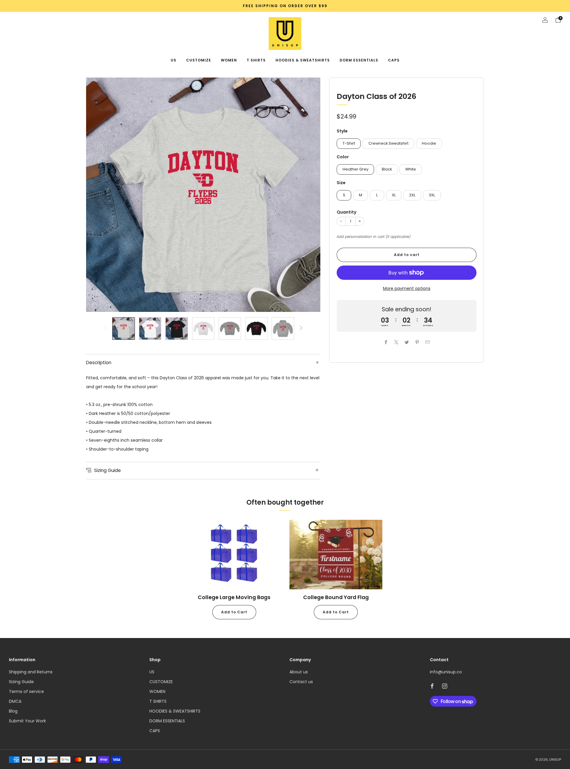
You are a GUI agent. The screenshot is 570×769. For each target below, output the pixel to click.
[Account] (545, 20)
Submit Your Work (27, 721)
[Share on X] (396, 342)
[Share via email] (427, 342)
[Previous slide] (97, 195)
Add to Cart (234, 612)
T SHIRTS (256, 60)
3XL (432, 195)
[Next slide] (309, 195)
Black (387, 169)
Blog (13, 711)
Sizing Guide (21, 682)
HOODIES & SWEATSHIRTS (303, 60)
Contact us (301, 682)
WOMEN (229, 60)
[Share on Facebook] (386, 342)
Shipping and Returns (31, 672)
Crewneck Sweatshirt (388, 143)
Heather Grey (355, 169)
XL (394, 195)
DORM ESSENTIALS (359, 60)
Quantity (346, 212)
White (410, 169)
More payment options (406, 288)
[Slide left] (105, 328)
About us (298, 672)
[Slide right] (301, 328)
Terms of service (26, 691)
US (173, 60)
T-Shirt (349, 143)
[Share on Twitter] (406, 342)
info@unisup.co (446, 672)
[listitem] (285, 6)
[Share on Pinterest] (417, 342)
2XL (412, 195)
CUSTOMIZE (198, 60)
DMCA (15, 701)
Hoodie (429, 143)
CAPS (394, 60)
